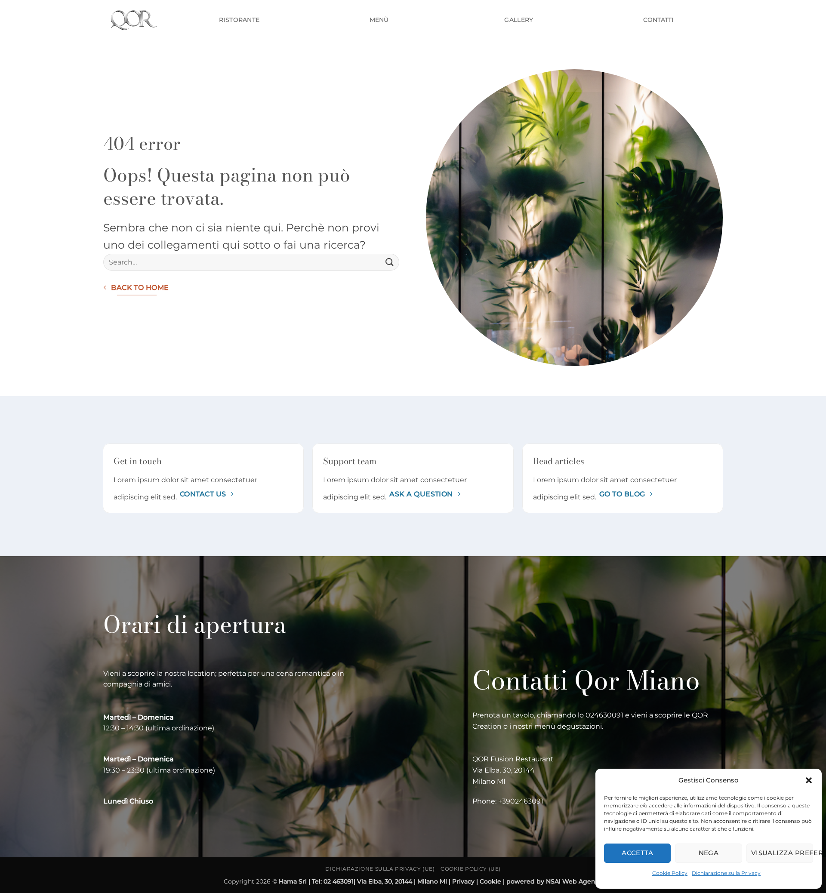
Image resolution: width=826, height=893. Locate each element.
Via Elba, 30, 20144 (504, 770)
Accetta (637, 853)
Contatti (658, 20)
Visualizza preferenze (782, 853)
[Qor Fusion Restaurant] (132, 20)
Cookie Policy (669, 873)
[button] (808, 780)
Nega (709, 853)
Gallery (518, 20)
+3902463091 (520, 801)
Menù (379, 20)
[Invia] (389, 262)
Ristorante (239, 20)
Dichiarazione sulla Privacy (726, 873)
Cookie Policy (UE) (471, 868)
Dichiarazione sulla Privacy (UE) (380, 868)
